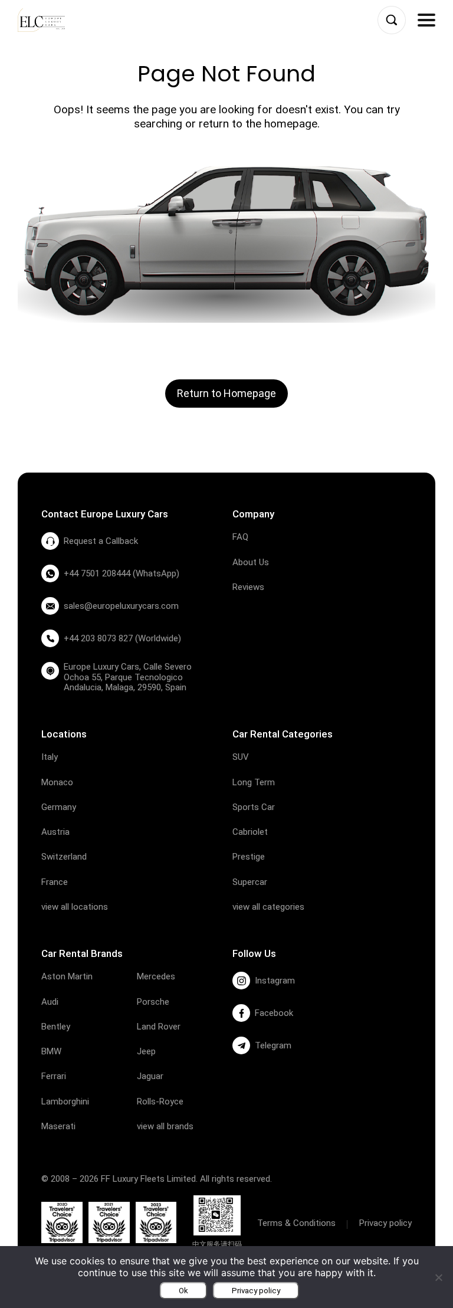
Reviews (248, 587)
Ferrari (53, 1076)
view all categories (268, 906)
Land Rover (158, 1026)
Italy (49, 757)
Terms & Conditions (296, 1223)
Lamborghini (65, 1101)
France (54, 882)
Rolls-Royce (160, 1101)
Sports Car (253, 807)
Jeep (146, 1051)
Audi (49, 1001)
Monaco (57, 782)
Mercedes (156, 976)
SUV (240, 757)
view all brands (165, 1126)
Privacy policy (385, 1223)
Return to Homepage (226, 393)
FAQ (240, 537)
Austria (55, 832)
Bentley (55, 1026)
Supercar (249, 882)
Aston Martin (67, 976)
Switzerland (64, 856)
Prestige (248, 856)
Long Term (253, 782)
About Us (250, 562)
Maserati (58, 1126)
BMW (51, 1051)
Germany (58, 807)
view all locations (74, 906)
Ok (183, 1290)
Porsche (153, 1001)
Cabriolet (250, 832)
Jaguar (150, 1076)
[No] (438, 1277)
